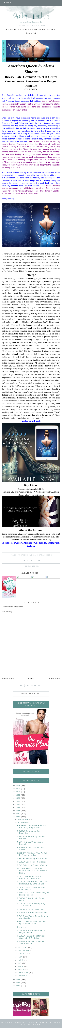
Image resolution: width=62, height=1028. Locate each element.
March (22, 969)
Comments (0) (32, 566)
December (23, 819)
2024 (18, 792)
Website (31, 546)
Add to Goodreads (31, 421)
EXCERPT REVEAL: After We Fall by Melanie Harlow (32, 854)
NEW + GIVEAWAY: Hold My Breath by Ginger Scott (30, 877)
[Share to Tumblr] (35, 560)
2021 (18, 801)
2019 (18, 807)
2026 (18, 785)
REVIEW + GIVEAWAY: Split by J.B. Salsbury (31, 905)
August (22, 954)
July (20, 957)
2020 (18, 804)
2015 (18, 979)
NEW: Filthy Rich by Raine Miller (32, 859)
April (21, 966)
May (20, 963)
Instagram (53, 542)
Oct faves (21, 927)
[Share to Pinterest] (31, 560)
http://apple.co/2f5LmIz (34, 495)
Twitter (18, 542)
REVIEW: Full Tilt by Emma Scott (32, 913)
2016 (18, 817)
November (24, 823)
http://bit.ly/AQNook (50, 492)
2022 (18, 798)
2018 (18, 810)
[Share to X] (24, 560)
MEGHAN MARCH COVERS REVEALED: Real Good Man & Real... (32, 871)
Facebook (7, 542)
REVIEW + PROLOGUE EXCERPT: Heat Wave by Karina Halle (32, 883)
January (23, 976)
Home (31, 679)
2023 (18, 795)
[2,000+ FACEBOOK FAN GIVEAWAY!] (22, 1007)
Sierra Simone (44, 555)
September (24, 951)
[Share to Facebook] (28, 560)
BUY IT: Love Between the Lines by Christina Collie (32, 923)
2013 (18, 986)
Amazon (28, 542)
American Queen (26, 555)
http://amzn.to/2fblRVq (35, 489)
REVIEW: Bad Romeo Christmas (31, 862)
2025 (18, 789)
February (23, 972)
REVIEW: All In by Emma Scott (31, 909)
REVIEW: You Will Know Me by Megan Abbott (31, 931)
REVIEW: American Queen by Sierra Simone (30, 942)
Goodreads (40, 542)
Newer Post (8, 679)
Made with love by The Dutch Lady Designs (40, 1023)
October (23, 947)
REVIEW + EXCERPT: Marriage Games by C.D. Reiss (31, 937)
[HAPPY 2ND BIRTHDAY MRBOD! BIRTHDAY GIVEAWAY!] (40, 1007)
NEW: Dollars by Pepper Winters (32, 865)
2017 (18, 814)
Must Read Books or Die (22, 1022)
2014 (18, 983)
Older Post (54, 679)
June (21, 960)
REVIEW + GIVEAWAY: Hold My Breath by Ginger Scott (31, 827)
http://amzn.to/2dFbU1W (25, 492)
